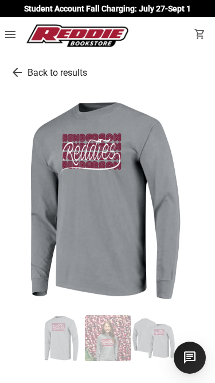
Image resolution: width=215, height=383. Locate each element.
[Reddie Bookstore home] (77, 35)
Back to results (57, 72)
